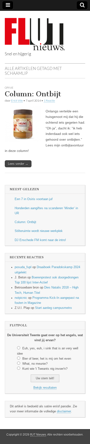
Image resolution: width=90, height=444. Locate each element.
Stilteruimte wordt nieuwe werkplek (39, 231)
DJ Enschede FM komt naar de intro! (40, 240)
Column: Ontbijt (33, 94)
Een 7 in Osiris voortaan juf (34, 199)
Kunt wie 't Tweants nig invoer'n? (44, 368)
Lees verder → (18, 164)
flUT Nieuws (38, 434)
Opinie (9, 87)
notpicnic (21, 298)
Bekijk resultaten (45, 387)
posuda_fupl (23, 267)
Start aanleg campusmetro (53, 308)
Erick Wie (17, 100)
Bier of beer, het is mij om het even (46, 358)
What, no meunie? (35, 363)
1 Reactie (49, 100)
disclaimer (64, 411)
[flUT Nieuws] (34, 30)
